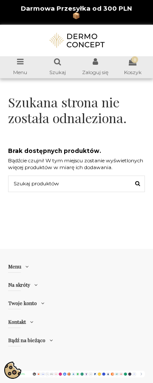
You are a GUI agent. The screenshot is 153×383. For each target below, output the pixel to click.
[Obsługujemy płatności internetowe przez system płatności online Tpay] (76, 373)
